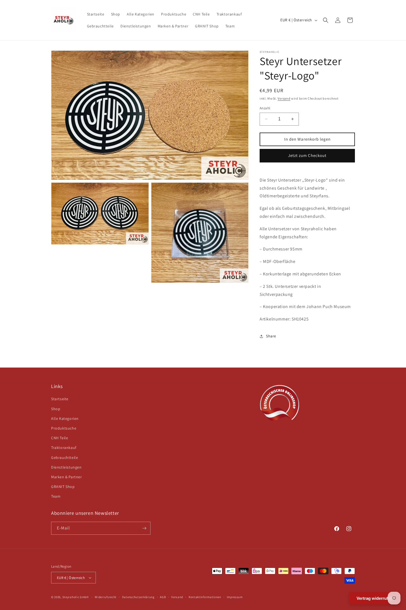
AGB (163, 597)
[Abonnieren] (144, 528)
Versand (284, 98)
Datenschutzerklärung (138, 597)
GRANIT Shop (63, 486)
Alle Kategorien (65, 418)
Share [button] (271, 336)
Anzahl (265, 108)
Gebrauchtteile (64, 457)
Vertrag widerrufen (375, 598)
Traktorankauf (64, 447)
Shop (55, 408)
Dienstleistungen (66, 467)
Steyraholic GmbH (75, 597)
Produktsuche (63, 428)
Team (55, 496)
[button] (326, 20)
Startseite (59, 398)
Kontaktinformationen (205, 597)
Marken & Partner (66, 476)
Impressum (235, 597)
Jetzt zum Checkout (307, 155)
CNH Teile (59, 437)
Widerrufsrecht (106, 597)
